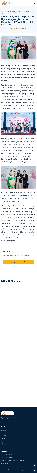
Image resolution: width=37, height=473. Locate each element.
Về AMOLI (3, 430)
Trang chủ (3, 11)
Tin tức (3, 441)
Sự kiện (9, 11)
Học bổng (3, 435)
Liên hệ (3, 444)
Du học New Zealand (6, 433)
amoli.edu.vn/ (5, 463)
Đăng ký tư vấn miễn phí (18, 262)
